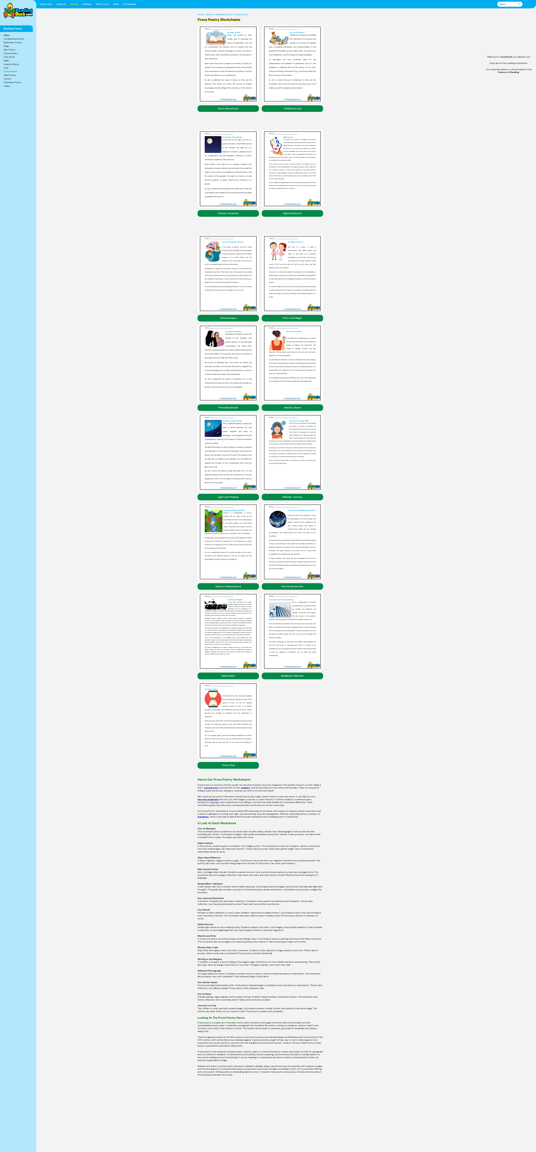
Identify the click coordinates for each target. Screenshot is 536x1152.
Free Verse (9, 57)
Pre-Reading (129, 4)
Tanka (7, 86)
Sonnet (7, 78)
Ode (6, 67)
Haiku (6, 60)
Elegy (6, 46)
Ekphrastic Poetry (13, 42)
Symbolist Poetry (12, 82)
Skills (116, 4)
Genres (74, 4)
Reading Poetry (224, 14)
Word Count (102, 4)
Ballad (7, 35)
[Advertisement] (508, 32)
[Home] (18, 10)
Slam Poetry (10, 75)
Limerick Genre (11, 64)
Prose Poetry (10, 71)
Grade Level (46, 4)
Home (201, 14)
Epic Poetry (10, 49)
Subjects (61, 4)
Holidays (86, 4)
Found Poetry (11, 53)
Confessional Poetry (14, 38)
